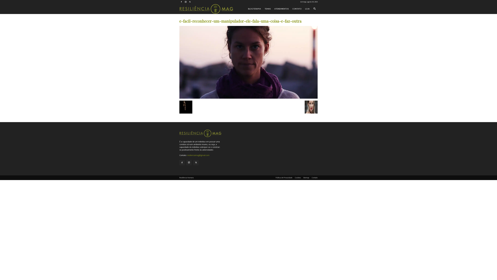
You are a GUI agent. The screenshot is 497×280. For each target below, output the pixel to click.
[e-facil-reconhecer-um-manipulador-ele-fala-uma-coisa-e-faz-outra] (248, 98)
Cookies (298, 178)
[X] (190, 2)
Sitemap (306, 178)
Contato (297, 9)
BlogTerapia (254, 9)
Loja (307, 9)
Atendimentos (281, 9)
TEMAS (268, 9)
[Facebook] (181, 2)
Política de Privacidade (284, 178)
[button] (314, 9)
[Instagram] (186, 2)
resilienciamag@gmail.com (198, 155)
